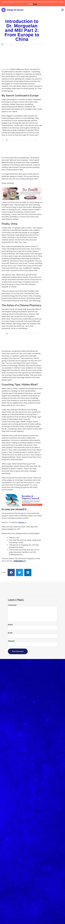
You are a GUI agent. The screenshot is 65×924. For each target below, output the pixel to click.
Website (11, 641)
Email (10, 633)
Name (10, 624)
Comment (13, 605)
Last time (5, 69)
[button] (62, 10)
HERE (35, 4)
